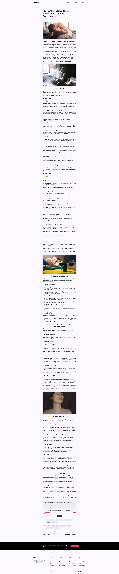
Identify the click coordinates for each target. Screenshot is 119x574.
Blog (79, 2)
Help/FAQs (61, 557)
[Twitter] (78, 571)
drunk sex (52, 525)
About (72, 2)
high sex (69, 47)
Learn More (74, 545)
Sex (53, 522)
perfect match (47, 511)
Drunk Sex (60, 165)
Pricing (76, 2)
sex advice (69, 525)
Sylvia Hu (45, 18)
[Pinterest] (85, 571)
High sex (57, 525)
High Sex (60, 88)
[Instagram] (82, 571)
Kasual (48, 510)
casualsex (48, 525)
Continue (59, 516)
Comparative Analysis (60, 276)
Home (68, 2)
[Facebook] (80, 571)
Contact (83, 2)
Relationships (49, 522)
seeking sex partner (63, 525)
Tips (56, 522)
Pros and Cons (47, 98)
